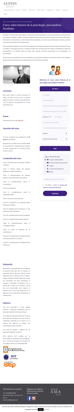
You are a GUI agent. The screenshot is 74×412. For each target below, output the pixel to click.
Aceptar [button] (41, 409)
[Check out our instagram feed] (34, 398)
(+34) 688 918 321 (10, 393)
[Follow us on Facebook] (29, 398)
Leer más (46, 409)
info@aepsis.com (12, 400)
